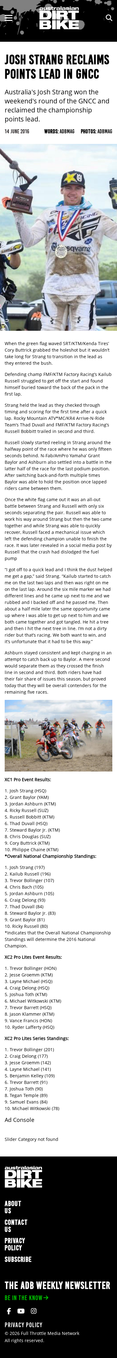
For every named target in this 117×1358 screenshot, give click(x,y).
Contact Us (16, 1226)
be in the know (23, 1297)
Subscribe (18, 1259)
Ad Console (19, 1119)
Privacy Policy (15, 1244)
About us (13, 1207)
